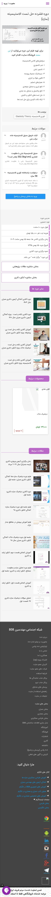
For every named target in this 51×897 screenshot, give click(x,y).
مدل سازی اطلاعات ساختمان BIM (35, 722)
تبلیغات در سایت (41, 696)
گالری (46, 740)
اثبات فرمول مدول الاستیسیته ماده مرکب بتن (23, 137)
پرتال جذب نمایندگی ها (38, 678)
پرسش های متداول (39, 687)
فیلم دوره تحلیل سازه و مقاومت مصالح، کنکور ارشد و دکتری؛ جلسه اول (16, 569)
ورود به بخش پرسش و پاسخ (25, 196)
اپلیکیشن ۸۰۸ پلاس (39, 646)
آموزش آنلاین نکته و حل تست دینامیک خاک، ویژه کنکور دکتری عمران (16, 346)
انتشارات (45, 736)
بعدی (44, 389)
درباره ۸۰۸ (43, 637)
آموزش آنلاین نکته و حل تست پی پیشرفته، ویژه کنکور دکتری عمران (18, 331)
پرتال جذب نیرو (41, 682)
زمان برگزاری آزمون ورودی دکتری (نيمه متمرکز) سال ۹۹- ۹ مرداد (18, 463)
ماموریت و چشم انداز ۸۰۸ (37, 641)
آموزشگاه (44, 727)
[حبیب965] (43, 155)
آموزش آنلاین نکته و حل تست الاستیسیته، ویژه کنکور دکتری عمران (17, 362)
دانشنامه (45, 745)
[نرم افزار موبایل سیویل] (46, 834)
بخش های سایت (41, 703)
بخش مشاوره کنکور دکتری (25, 277)
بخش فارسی (44, 803)
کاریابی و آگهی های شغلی (38, 754)
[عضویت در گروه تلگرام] (46, 871)
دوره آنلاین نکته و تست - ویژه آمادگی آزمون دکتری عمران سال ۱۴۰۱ (17, 316)
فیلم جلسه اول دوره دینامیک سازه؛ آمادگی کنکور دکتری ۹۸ (18, 508)
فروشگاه (45, 731)
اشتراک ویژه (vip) (40, 660)
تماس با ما (43, 651)
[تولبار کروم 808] (46, 819)
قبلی (47, 389)
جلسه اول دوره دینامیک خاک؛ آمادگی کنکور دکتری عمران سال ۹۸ (17, 539)
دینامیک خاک (42, 414)
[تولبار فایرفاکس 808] (46, 826)
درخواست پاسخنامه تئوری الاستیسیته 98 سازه (22, 174)
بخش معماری (43, 713)
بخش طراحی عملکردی (39, 718)
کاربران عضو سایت (40, 664)
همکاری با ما (42, 655)
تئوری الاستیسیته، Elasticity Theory (30, 116)
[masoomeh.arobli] (43, 175)
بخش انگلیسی (43, 807)
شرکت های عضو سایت (38, 669)
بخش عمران (43, 709)
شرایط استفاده (41, 673)
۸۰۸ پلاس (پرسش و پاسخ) (37, 750)
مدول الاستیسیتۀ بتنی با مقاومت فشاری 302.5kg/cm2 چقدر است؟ (22, 155)
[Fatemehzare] (43, 137)
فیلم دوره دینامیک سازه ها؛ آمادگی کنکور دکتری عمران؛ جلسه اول (18, 478)
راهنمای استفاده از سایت (37, 691)
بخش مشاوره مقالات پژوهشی (25, 266)
